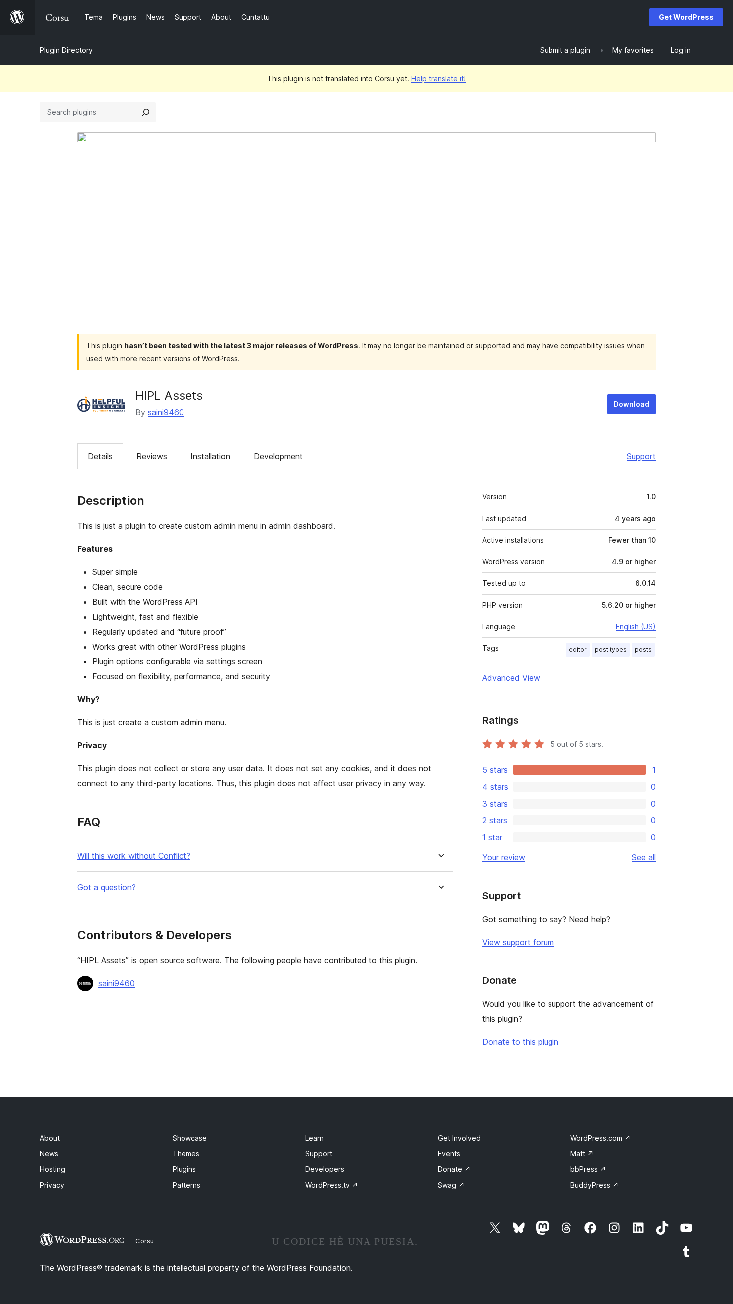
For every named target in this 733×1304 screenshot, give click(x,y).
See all (644, 857)
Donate (454, 1169)
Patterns (186, 1185)
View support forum (518, 942)
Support (641, 456)
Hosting (52, 1169)
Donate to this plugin (520, 1042)
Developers (324, 1169)
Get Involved (459, 1138)
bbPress (588, 1169)
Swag (451, 1185)
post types (611, 649)
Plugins (184, 1169)
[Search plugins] (146, 112)
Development (278, 456)
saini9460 (166, 412)
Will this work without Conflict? (133, 856)
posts (643, 649)
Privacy (52, 1185)
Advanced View (511, 678)
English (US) (636, 626)
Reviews (151, 456)
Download (631, 404)
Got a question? (106, 887)
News (49, 1153)
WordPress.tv (331, 1185)
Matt (582, 1153)
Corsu (144, 1241)
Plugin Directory (66, 50)
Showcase (190, 1138)
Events (449, 1153)
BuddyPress (594, 1185)
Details (100, 456)
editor (578, 649)
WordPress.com (600, 1138)
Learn (314, 1138)
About (50, 1138)
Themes (186, 1153)
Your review (503, 857)
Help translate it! (438, 78)
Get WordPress (686, 17)
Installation (210, 456)
